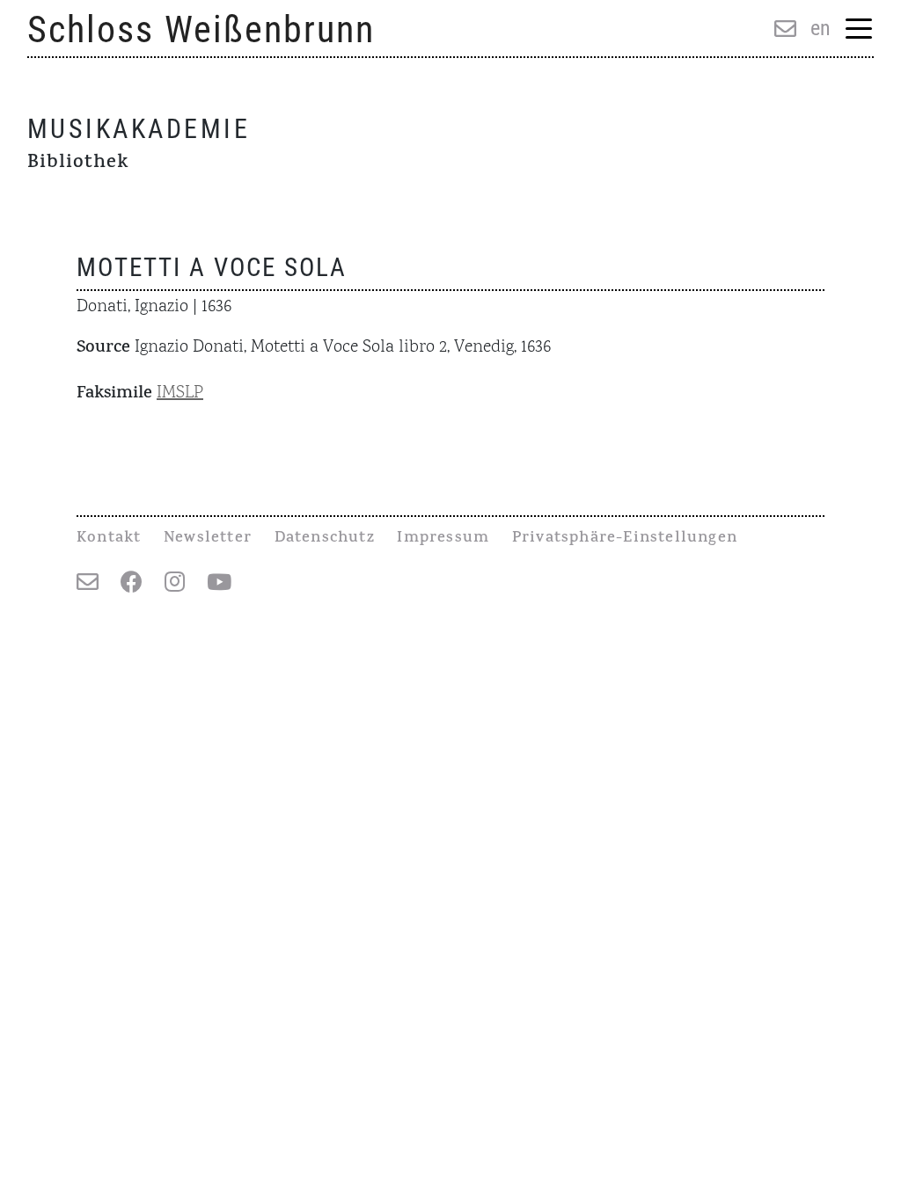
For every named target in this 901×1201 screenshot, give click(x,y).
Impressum (443, 539)
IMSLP (180, 393)
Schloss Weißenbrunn (201, 29)
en (820, 28)
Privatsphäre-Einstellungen (624, 539)
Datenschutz (325, 539)
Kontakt (109, 539)
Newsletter (208, 539)
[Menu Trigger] (859, 30)
